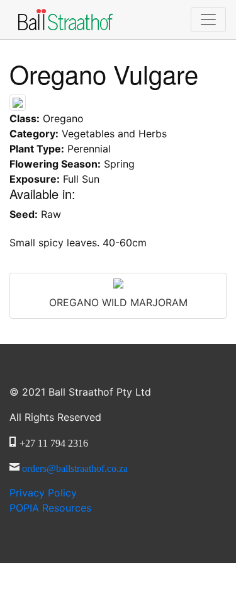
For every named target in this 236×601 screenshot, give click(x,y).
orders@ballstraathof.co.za (75, 467)
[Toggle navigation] (208, 19)
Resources (50, 507)
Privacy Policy (43, 492)
